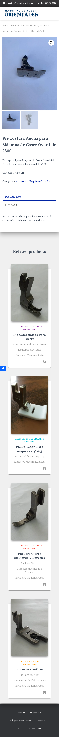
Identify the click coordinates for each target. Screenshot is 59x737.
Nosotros (35, 712)
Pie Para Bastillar (29, 669)
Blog (21, 728)
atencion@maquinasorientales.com (22, 3)
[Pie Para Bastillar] (29, 627)
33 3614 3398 (51, 3)
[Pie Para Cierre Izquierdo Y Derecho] (29, 511)
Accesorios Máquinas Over (31, 181)
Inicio (21, 712)
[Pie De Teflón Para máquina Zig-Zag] (29, 405)
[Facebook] (3, 368)
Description (13, 196)
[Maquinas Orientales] (22, 13)
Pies (36, 25)
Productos (15, 25)
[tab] (29, 197)
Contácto (35, 728)
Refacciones (26, 25)
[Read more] (44, 362)
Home (5, 25)
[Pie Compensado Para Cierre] (29, 292)
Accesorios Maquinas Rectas (29, 328)
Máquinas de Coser (20, 720)
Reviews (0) (12, 205)
